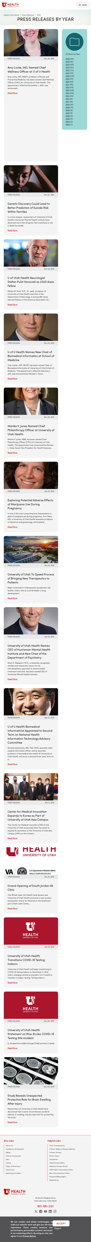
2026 (68, 58)
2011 (67, 101)
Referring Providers (13, 1173)
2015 (67, 90)
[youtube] (45, 1211)
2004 (68, 121)
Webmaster (54, 1180)
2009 (68, 107)
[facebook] (40, 1211)
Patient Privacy (55, 1152)
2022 (68, 70)
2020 (39, 15)
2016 (67, 87)
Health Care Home (11, 15)
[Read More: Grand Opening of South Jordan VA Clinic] (31, 860)
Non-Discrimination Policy (59, 1173)
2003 (68, 124)
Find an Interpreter (13, 1156)
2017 (67, 84)
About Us (9, 1145)
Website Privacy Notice (58, 1166)
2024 (68, 64)
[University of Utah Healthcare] (45, 1192)
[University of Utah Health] (10, 5)
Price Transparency (57, 1145)
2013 (67, 96)
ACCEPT (61, 1223)
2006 (68, 116)
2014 (67, 93)
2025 (68, 61)
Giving (8, 1163)
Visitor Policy (54, 1156)
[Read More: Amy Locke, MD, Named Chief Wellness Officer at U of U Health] (31, 42)
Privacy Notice (29, 1236)
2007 (68, 113)
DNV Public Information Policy (61, 1170)
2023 (68, 67)
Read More (12, 93)
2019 (67, 78)
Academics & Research (15, 1149)
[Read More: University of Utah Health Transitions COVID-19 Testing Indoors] (31, 930)
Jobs (7, 1159)
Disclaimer (53, 1159)
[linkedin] (50, 1211)
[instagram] (55, 1211)
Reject (57, 1228)
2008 (68, 110)
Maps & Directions (13, 1166)
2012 (67, 98)
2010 (67, 104)
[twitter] (36, 1211)
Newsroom (10, 1170)
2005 (68, 118)
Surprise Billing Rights (57, 1176)
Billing (8, 1152)
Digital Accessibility (57, 1163)
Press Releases (28, 15)
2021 (67, 73)
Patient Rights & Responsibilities (62, 1149)
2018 (67, 81)
